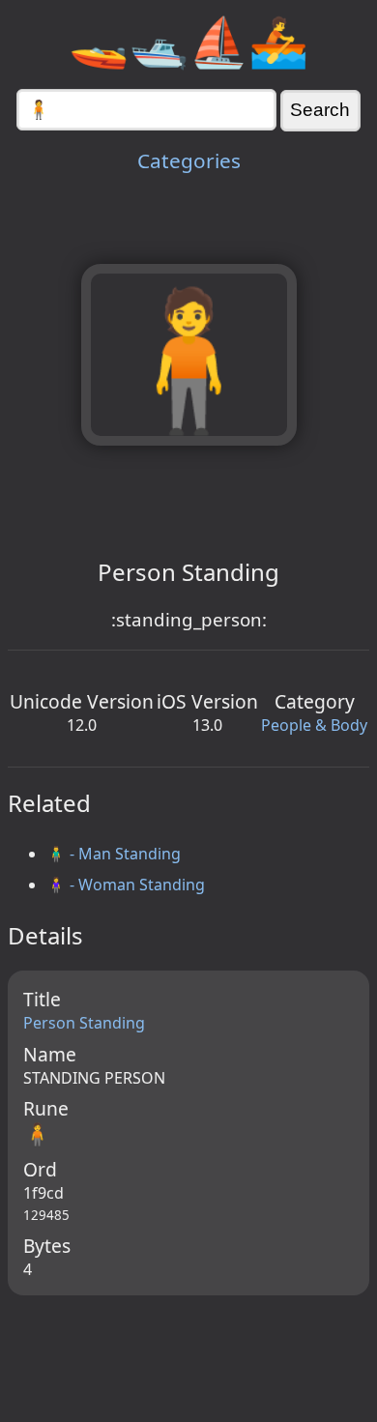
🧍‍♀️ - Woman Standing (125, 884)
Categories (189, 160)
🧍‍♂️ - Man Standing (113, 853)
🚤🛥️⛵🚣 (188, 40)
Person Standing (84, 1022)
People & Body (314, 725)
